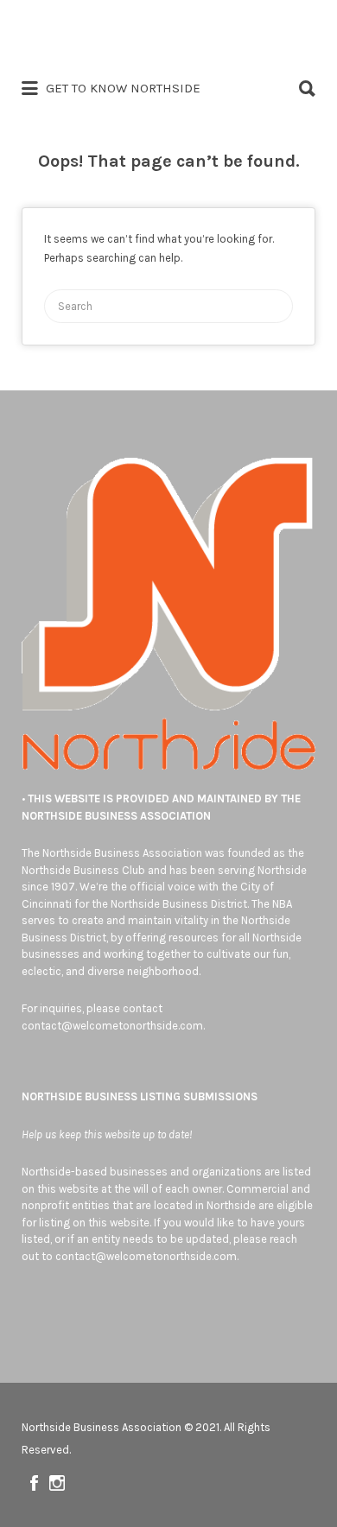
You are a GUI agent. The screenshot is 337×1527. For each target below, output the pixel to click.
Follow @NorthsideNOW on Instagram (57, 1483)
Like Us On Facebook (34, 1483)
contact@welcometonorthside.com (112, 1025)
